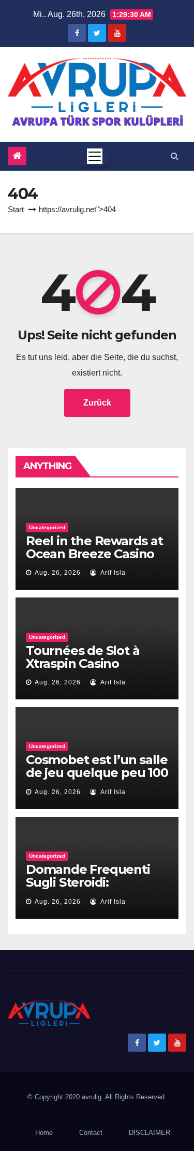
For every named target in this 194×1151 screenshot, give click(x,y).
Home (44, 1133)
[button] (174, 156)
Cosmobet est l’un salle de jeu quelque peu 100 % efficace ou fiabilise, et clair (97, 779)
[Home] (17, 156)
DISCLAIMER (149, 1133)
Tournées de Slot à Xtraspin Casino (82, 657)
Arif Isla (112, 572)
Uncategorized (47, 527)
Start (16, 209)
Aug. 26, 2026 (58, 572)
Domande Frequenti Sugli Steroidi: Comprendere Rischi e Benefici (93, 889)
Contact (90, 1133)
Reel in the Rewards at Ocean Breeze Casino (94, 547)
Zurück (97, 402)
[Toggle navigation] (94, 156)
